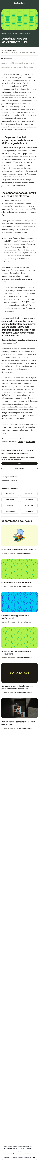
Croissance (29, 499)
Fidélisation (10, 499)
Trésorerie (29, 494)
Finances (10, 505)
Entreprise (29, 505)
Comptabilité (10, 511)
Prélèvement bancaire (20, 33)
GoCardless (12, 50)
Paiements (10, 494)
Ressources (5, 33)
